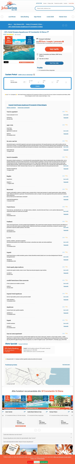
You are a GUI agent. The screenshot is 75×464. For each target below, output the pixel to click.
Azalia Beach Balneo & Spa (37, 412)
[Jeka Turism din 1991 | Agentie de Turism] (9, 10)
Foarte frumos (11, 207)
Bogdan (9, 176)
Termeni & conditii (58, 3)
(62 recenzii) (18, 34)
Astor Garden (15, 412)
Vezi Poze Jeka (54, 63)
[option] (12, 16)
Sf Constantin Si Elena (52, 391)
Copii (58, 80)
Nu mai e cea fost (12, 141)
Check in (12, 80)
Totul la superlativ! (12, 112)
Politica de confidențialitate (38, 458)
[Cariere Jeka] (64, 451)
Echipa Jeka (50, 3)
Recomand (10, 189)
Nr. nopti (31, 80)
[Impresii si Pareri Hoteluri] (46, 451)
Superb (9, 320)
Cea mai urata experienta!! (14, 334)
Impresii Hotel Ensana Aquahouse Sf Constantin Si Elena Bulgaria (28, 105)
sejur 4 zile (10, 125)
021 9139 (39, 3)
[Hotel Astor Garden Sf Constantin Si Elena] (66, 25)
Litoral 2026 (50, 17)
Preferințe (36, 462)
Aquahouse (10, 307)
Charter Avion (63, 17)
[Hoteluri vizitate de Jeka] (28, 451)
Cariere (45, 3)
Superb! (9, 252)
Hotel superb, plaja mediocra (15, 267)
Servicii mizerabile (12, 157)
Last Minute (11, 17)
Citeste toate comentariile (24, 107)
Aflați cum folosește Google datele (62, 457)
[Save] (34, 74)
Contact (65, 3)
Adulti (44, 80)
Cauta (37, 86)
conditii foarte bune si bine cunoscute (17, 280)
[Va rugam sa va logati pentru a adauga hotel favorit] (29, 46)
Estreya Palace (60, 412)
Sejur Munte (37, 17)
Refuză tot (30, 462)
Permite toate (43, 462)
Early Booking (25, 17)
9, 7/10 (9, 238)
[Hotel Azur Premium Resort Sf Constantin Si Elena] (63, 25)
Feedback (9, 221)
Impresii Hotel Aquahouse (14, 294)
